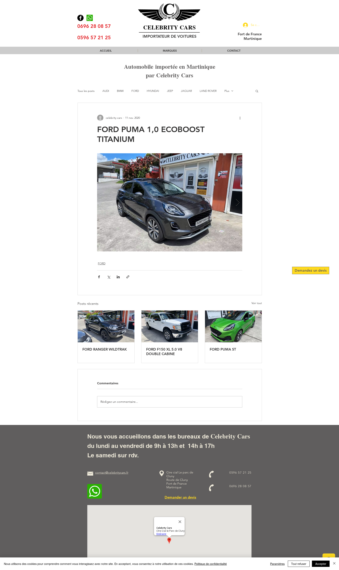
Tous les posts (86, 91)
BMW (120, 91)
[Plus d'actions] (240, 117)
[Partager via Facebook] (99, 277)
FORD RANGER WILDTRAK (104, 349)
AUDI (105, 91)
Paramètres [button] (277, 564)
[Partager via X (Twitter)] (108, 277)
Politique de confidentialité (210, 564)
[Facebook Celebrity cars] (80, 18)
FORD (135, 91)
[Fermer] (334, 564)
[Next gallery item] (237, 202)
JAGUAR (186, 91)
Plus (226, 91)
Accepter (320, 564)
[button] (170, 50)
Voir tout (257, 303)
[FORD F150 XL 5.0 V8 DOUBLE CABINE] (169, 326)
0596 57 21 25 (94, 37)
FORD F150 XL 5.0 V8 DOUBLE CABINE (164, 351)
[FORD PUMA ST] (233, 326)
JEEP (170, 91)
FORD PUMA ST (223, 349)
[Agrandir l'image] (169, 202)
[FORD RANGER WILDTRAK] (106, 326)
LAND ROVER (208, 91)
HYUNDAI (153, 91)
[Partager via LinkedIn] (118, 277)
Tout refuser (298, 564)
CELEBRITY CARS (169, 27)
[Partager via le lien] (128, 277)
